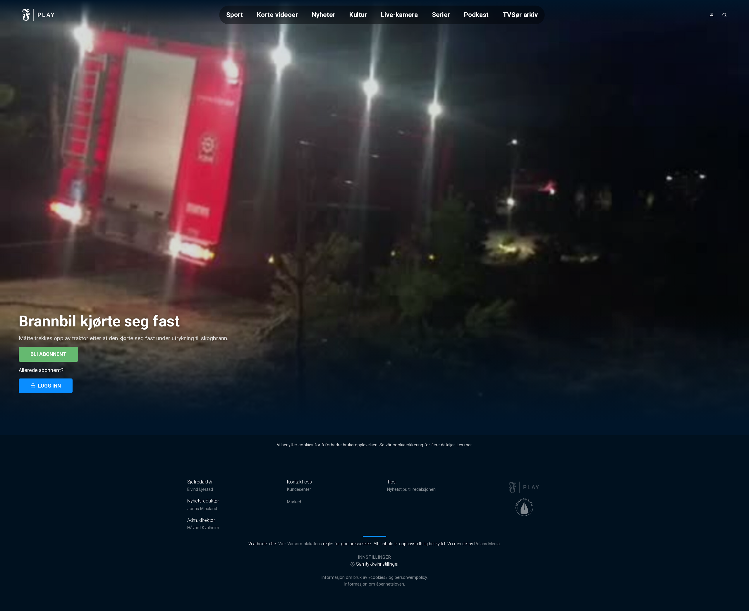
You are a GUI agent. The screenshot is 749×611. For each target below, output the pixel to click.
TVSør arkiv (520, 14)
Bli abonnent (48, 354)
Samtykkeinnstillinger (377, 564)
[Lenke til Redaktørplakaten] (524, 507)
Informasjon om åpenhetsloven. (374, 584)
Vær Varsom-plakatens (300, 543)
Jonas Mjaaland (202, 508)
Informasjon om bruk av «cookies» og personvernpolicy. (374, 577)
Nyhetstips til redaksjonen (411, 489)
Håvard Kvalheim (203, 527)
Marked (294, 502)
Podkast (476, 14)
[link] (39, 15)
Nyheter (323, 14)
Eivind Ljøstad (200, 489)
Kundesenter (299, 489)
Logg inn (49, 386)
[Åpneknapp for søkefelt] (724, 15)
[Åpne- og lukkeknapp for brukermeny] (711, 15)
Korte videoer (277, 14)
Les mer (464, 445)
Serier (441, 14)
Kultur (358, 14)
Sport (234, 14)
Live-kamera (399, 14)
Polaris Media (487, 543)
